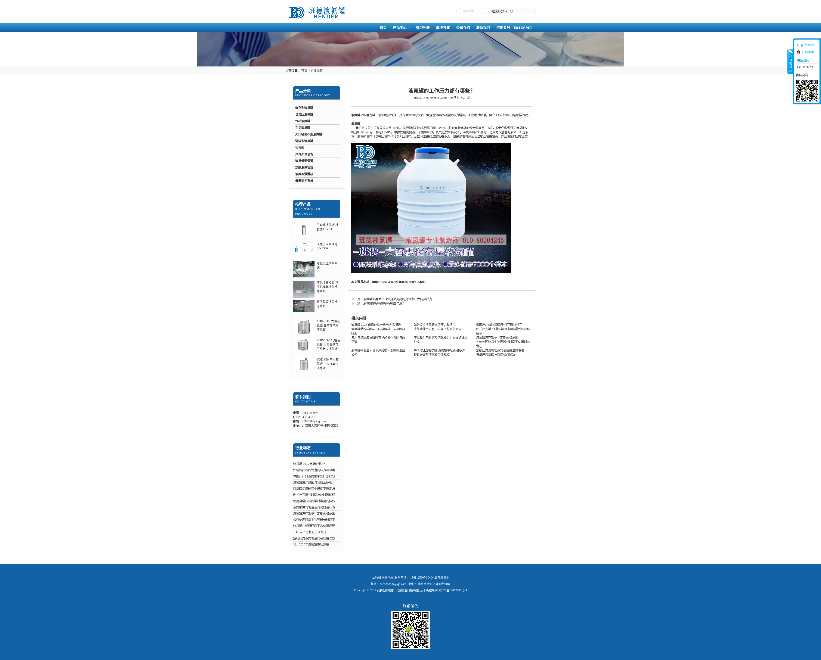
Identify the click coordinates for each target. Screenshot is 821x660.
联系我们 (483, 27)
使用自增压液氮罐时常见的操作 (314, 501)
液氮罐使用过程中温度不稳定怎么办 (438, 329)
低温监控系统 (304, 180)
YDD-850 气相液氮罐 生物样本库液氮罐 (327, 364)
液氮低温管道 (304, 160)
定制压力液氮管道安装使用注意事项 (500, 350)
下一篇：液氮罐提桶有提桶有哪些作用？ (378, 303)
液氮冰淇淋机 (304, 174)
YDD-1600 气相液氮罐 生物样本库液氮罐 (328, 325)
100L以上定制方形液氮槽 (309, 532)
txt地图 (376, 577)
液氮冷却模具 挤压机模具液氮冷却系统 (327, 287)
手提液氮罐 (302, 127)
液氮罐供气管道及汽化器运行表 (314, 507)
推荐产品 (303, 204)
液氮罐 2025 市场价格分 (309, 464)
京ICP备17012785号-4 (453, 590)
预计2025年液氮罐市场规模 (311, 544)
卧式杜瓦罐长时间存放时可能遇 (314, 494)
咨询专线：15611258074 (514, 27)
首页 (383, 27)
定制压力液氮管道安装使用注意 (314, 538)
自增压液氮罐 (304, 114)
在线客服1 (808, 52)
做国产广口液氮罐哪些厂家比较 (314, 476)
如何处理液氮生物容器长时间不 (314, 519)
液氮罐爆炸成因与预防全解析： (314, 482)
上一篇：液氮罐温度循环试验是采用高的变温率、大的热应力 (391, 299)
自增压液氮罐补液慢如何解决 (495, 354)
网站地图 (388, 577)
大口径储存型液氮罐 (308, 134)
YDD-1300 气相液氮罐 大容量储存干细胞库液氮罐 (328, 345)
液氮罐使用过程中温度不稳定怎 (314, 488)
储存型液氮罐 (304, 107)
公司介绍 (463, 27)
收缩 (790, 61)
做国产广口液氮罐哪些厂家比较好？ (500, 324)
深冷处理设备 (304, 154)
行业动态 (317, 70)
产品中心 (400, 27)
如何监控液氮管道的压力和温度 (314, 470)
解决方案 (443, 27)
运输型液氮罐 (304, 141)
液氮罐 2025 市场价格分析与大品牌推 (376, 324)
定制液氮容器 (304, 167)
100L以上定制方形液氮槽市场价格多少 (439, 350)
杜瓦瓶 (299, 147)
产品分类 (303, 91)
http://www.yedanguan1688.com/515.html (399, 281)
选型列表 (423, 27)
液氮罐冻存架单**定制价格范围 (314, 513)
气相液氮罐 (302, 121)
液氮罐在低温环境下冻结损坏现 (314, 525)
